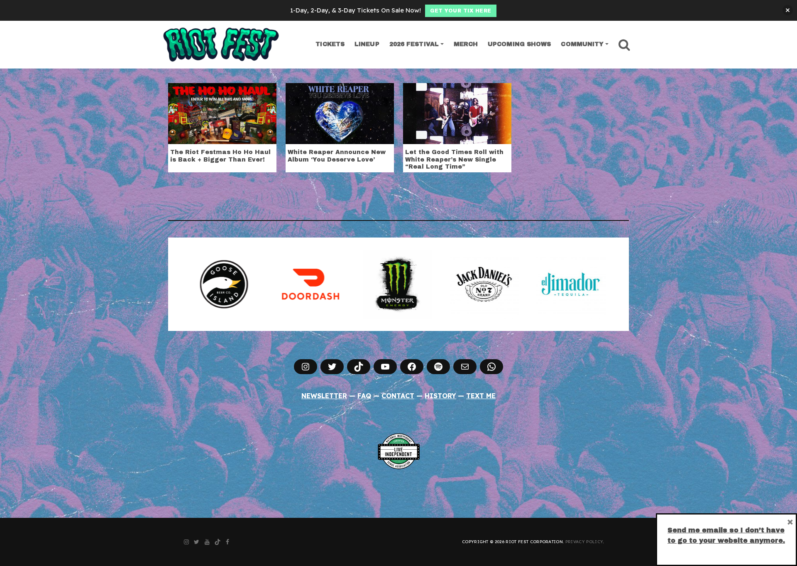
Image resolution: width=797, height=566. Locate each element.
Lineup (366, 44)
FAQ (364, 396)
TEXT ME (481, 396)
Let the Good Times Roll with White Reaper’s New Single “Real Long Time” (454, 159)
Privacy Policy (584, 541)
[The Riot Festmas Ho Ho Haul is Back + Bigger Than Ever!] (222, 113)
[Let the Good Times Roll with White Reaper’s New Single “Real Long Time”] (457, 113)
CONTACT (397, 396)
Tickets (330, 44)
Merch (466, 44)
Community (582, 44)
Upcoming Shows (519, 44)
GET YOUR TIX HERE (460, 11)
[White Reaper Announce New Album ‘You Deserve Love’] (340, 113)
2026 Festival (414, 44)
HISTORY (440, 396)
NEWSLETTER (324, 396)
